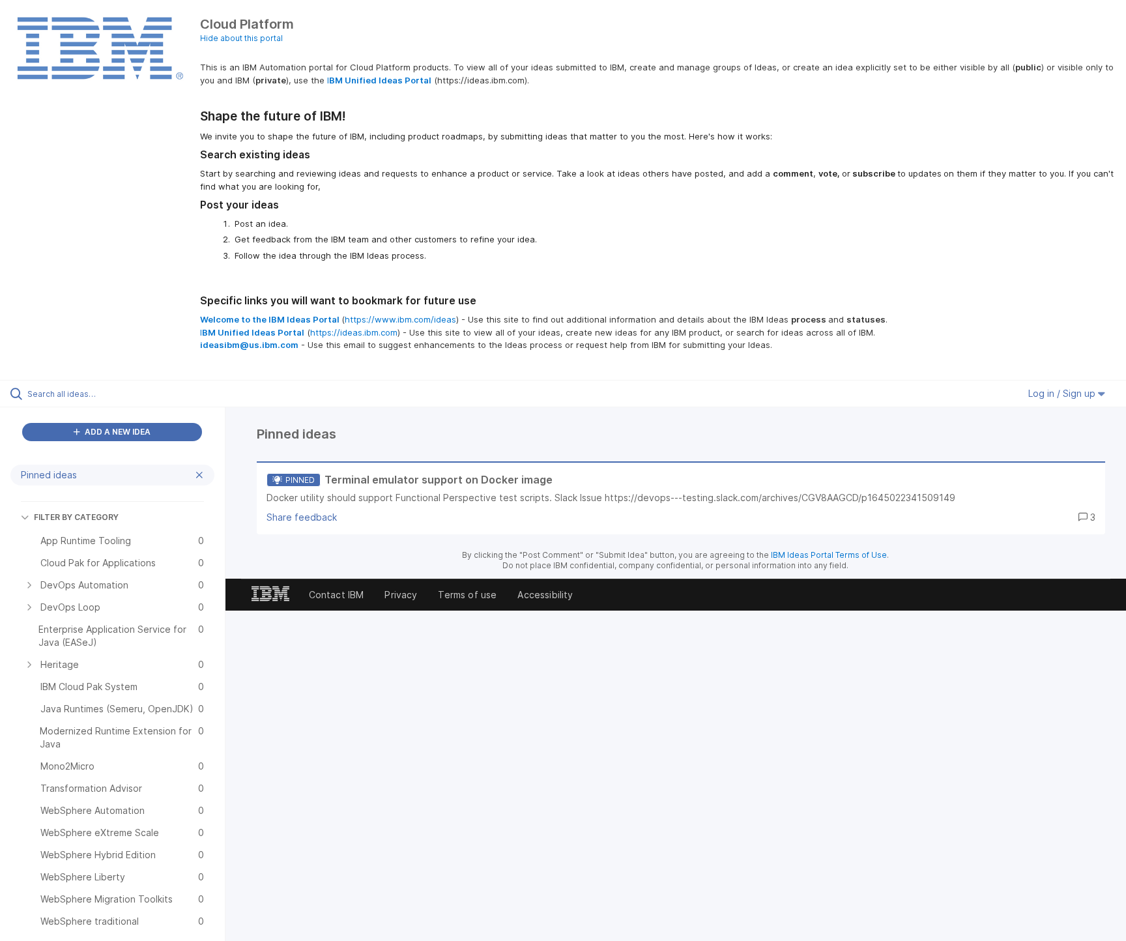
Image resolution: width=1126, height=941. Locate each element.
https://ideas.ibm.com (353, 332)
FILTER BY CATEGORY (76, 517)
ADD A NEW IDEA (117, 432)
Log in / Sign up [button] (1063, 393)
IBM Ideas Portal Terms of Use (829, 555)
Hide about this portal (241, 38)
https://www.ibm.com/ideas (400, 319)
